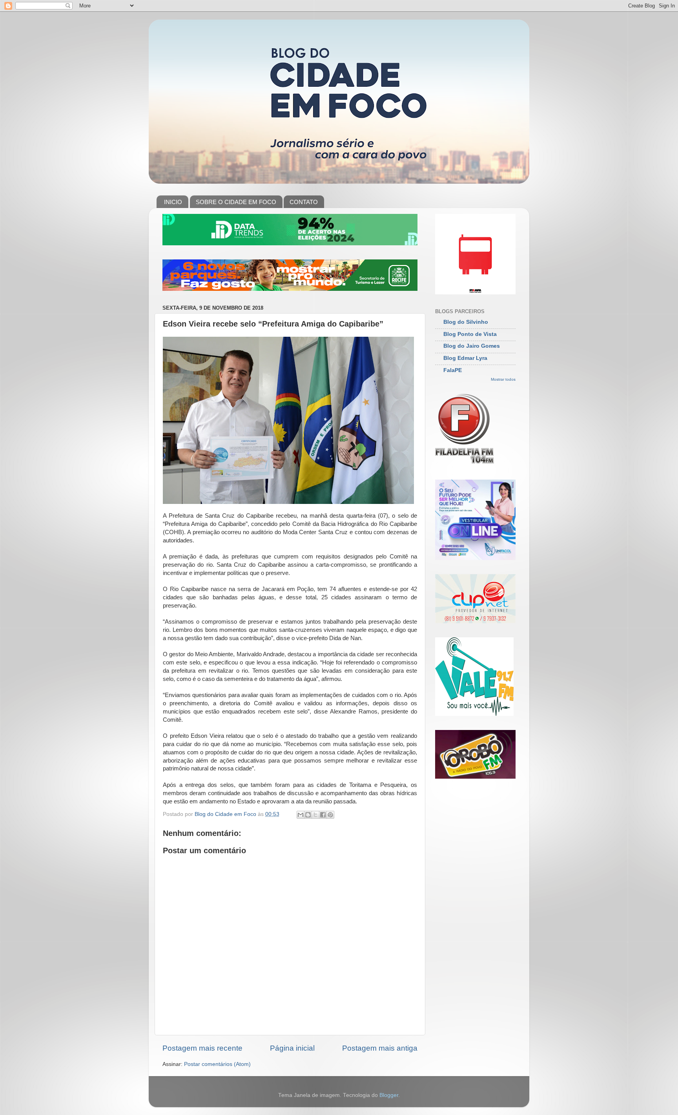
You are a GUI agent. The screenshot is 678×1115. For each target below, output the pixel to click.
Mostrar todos (503, 379)
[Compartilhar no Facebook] (323, 815)
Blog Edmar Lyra (465, 358)
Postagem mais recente (202, 1048)
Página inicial (292, 1048)
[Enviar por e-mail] (300, 815)
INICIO (173, 202)
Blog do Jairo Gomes (471, 346)
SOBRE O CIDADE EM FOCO (236, 202)
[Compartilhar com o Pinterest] (330, 815)
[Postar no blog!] (308, 815)
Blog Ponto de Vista (470, 334)
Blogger (388, 1095)
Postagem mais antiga (379, 1048)
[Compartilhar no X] (315, 815)
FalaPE (452, 370)
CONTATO (304, 202)
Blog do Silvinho (465, 322)
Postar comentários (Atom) (217, 1064)
